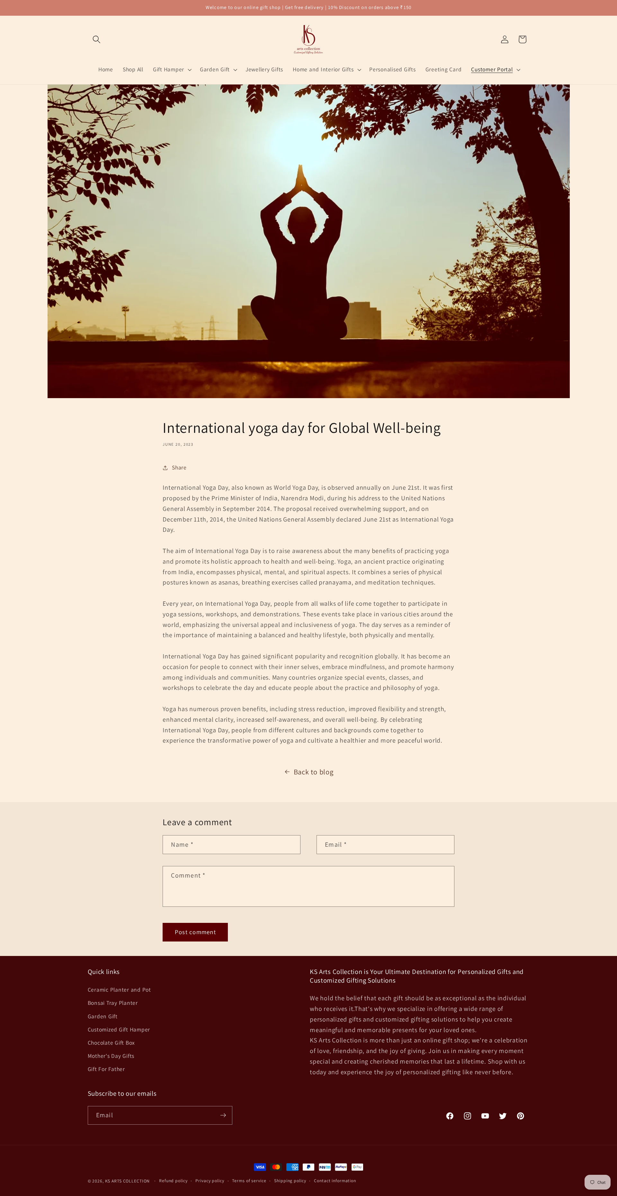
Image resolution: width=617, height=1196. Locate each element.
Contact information (335, 1180)
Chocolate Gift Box (111, 1042)
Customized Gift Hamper (119, 1029)
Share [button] (179, 467)
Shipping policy (290, 1180)
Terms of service (249, 1180)
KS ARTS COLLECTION (127, 1181)
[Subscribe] (223, 1115)
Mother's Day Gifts (111, 1055)
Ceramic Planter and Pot (119, 989)
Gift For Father (106, 1069)
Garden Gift (103, 1016)
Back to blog (314, 771)
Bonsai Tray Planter (113, 1002)
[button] (96, 39)
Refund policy (173, 1180)
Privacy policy (209, 1180)
